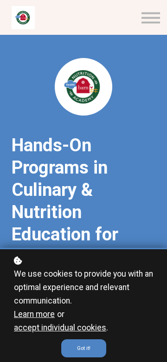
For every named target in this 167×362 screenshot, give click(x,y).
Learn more (34, 314)
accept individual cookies (60, 327)
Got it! (83, 348)
